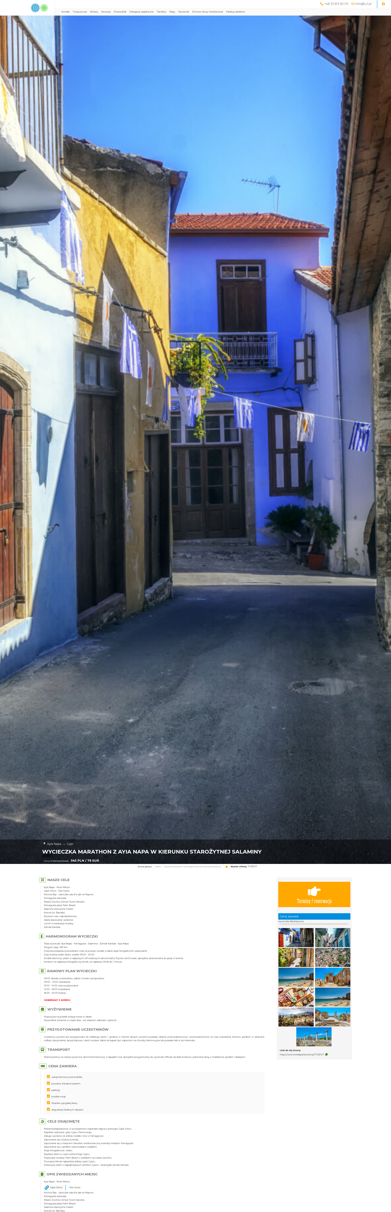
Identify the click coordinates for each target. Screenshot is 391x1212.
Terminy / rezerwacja (314, 900)
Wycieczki (183, 11)
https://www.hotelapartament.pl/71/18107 (302, 1054)
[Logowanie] (383, 4)
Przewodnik (120, 11)
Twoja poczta (80, 11)
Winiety (94, 11)
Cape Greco (56, 1187)
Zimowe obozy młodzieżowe (207, 11)
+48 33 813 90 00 (336, 4)
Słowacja (106, 11)
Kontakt (65, 11)
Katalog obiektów (235, 11)
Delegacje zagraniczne (141, 11)
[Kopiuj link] (326, 1054)
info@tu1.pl (363, 4)
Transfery (161, 11)
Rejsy (172, 11)
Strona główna (145, 867)
